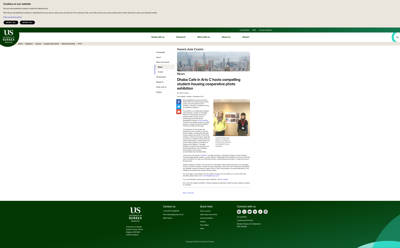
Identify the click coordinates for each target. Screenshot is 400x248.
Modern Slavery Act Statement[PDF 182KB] (249, 225)
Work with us (203, 37)
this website (224, 179)
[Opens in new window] (178, 101)
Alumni (245, 37)
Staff (254, 30)
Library (203, 221)
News (160, 67)
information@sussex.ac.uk (173, 214)
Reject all (11, 22)
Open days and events (208, 214)
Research (181, 37)
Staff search (167, 218)
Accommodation (206, 218)
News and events (162, 62)
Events (160, 72)
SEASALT (204, 155)
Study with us (157, 37)
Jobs (202, 228)
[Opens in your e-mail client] (178, 111)
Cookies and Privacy (245, 220)
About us (226, 37)
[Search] (396, 37)
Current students (265, 30)
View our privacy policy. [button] (12, 17)
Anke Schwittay (203, 120)
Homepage (160, 52)
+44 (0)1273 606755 (171, 211)
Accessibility (244, 30)
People (159, 92)
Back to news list (188, 193)
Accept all (27, 22)
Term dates (204, 225)
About (158, 57)
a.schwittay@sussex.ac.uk (211, 176)
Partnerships (161, 77)
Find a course (205, 211)
